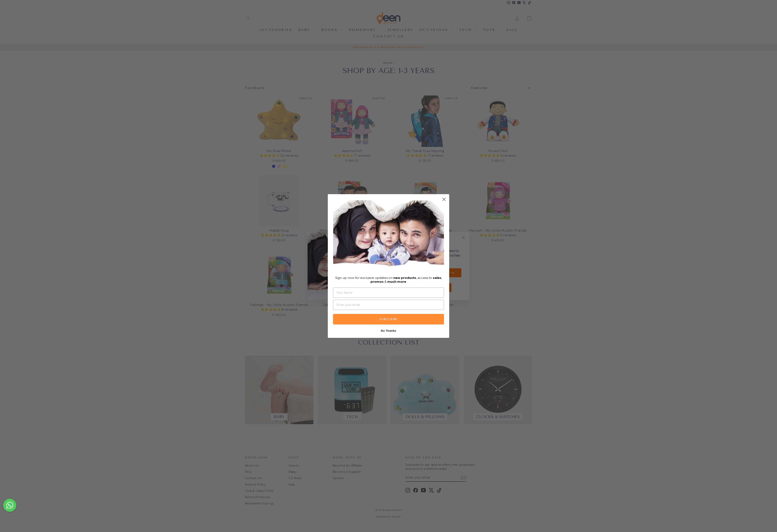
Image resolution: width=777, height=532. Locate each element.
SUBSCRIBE (388, 319)
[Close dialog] (444, 199)
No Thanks (388, 331)
